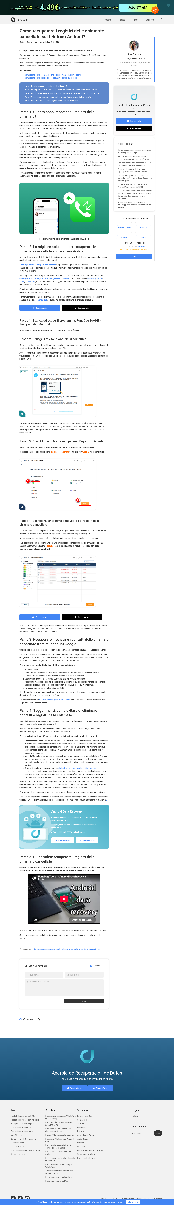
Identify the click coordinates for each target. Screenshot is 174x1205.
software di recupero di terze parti (54, 699)
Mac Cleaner (16, 1135)
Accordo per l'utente (86, 1135)
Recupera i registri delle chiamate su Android (60, 1159)
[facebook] (13, 1198)
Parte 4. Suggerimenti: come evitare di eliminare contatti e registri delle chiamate (58, 97)
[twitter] (20, 1198)
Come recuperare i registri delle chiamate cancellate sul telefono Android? (67, 949)
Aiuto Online (82, 1139)
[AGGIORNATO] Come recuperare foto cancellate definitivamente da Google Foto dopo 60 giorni (135, 178)
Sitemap (81, 1146)
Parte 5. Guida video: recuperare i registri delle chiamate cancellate (52, 100)
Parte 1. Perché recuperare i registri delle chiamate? (46, 86)
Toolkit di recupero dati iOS (23, 1116)
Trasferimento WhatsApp (22, 1127)
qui (106, 1202)
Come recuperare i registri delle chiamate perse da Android (51, 78)
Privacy (80, 1131)
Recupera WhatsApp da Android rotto (59, 1140)
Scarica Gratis (135, 121)
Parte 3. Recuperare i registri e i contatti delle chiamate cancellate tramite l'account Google (62, 93)
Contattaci (82, 1120)
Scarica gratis (41, 308)
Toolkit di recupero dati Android (25, 1120)
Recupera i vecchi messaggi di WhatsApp (58, 1165)
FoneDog (22, 19)
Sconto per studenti (86, 1154)
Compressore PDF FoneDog (23, 1139)
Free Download (64, 840)
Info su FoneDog (84, 1116)
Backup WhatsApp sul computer (59, 1135)
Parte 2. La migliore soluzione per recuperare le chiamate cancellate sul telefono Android (61, 90)
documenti (30, 281)
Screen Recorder (18, 1154)
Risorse (136, 20)
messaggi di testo (27, 278)
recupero (27, 949)
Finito (134, 256)
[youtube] (27, 1198)
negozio (123, 20)
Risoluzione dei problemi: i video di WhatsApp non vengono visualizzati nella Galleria (134, 204)
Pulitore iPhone (17, 1143)
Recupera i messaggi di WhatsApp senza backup (60, 1117)
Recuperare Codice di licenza (90, 1150)
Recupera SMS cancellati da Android (58, 1152)
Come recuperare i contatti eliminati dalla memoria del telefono (53, 75)
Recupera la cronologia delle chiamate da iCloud (58, 1130)
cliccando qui (40, 300)
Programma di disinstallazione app (26, 1150)
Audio (99, 278)
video (21, 281)
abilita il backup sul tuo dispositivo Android (77, 768)
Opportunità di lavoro (86, 1158)
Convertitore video (19, 1146)
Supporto (150, 20)
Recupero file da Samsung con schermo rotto (58, 1123)
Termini (80, 1123)
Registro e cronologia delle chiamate (53, 278)
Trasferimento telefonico (22, 1131)
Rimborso (81, 1127)
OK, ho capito (133, 1202)
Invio (84, 1001)
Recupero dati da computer (23, 1123)
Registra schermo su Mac (56, 1181)
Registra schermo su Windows (58, 1177)
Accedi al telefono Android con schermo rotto (59, 1172)
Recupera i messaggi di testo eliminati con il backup (58, 1146)
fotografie (91, 278)
